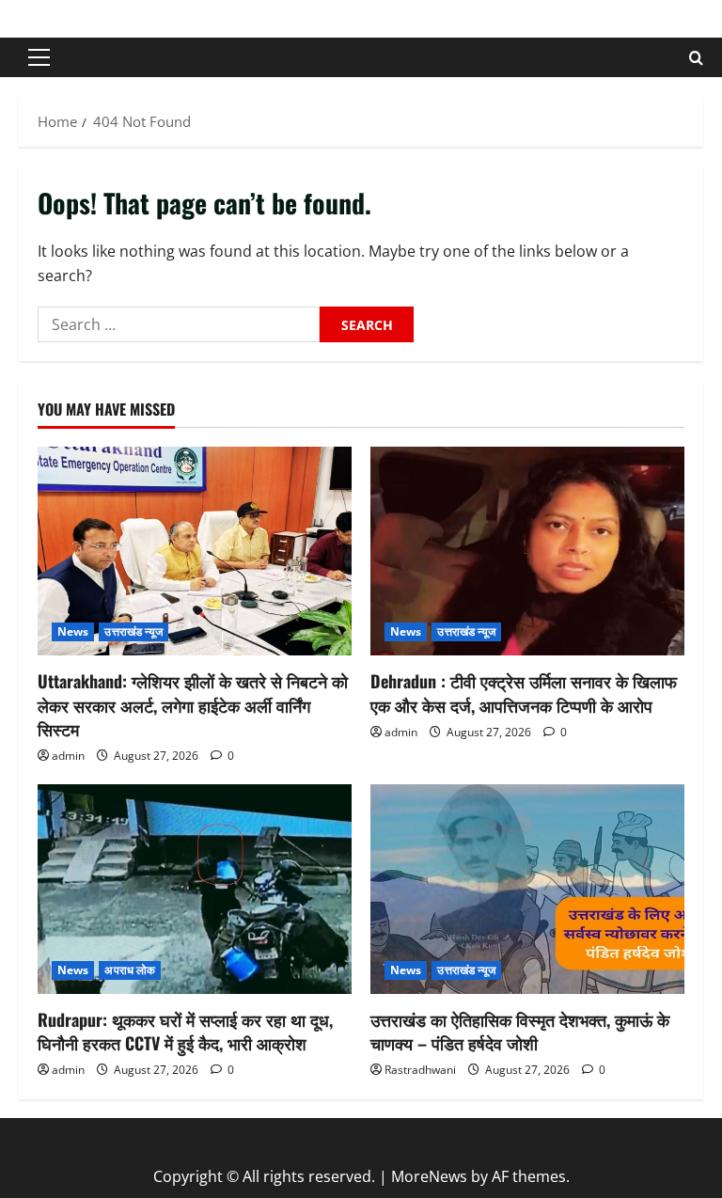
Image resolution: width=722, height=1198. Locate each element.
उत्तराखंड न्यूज (133, 631)
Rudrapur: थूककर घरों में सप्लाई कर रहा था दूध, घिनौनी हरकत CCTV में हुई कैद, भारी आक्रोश (185, 1031)
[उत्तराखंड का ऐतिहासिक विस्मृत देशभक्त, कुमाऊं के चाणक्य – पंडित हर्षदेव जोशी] (527, 889)
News (72, 631)
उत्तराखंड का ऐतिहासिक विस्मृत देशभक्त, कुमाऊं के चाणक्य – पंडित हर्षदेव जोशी (519, 1031)
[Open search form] (696, 57)
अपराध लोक (129, 970)
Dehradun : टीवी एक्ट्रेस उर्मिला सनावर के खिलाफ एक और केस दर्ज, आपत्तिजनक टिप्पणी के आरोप (523, 693)
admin (68, 756)
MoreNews (429, 1176)
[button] (39, 57)
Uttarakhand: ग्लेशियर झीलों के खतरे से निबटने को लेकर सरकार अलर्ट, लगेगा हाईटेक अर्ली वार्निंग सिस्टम (193, 704)
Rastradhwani (420, 1070)
